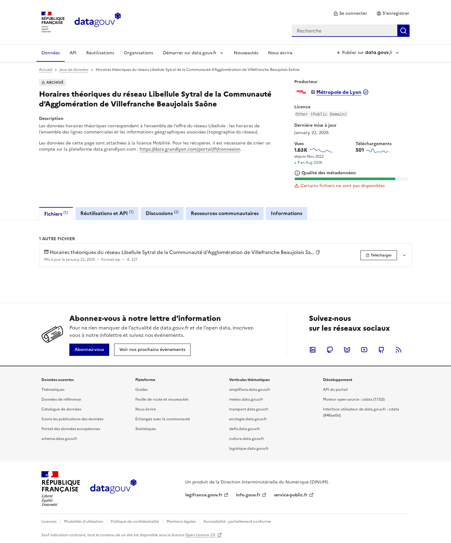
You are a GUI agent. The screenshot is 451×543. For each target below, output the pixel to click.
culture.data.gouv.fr (246, 438)
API (73, 53)
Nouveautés (246, 53)
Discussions (162, 213)
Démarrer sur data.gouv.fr (190, 53)
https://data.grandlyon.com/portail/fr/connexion (190, 149)
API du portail (335, 389)
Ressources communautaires (225, 213)
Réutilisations (100, 53)
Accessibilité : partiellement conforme (237, 521)
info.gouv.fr (248, 495)
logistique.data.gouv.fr (249, 448)
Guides (141, 389)
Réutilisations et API (106, 213)
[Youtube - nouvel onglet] (364, 350)
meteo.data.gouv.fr (246, 399)
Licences (48, 521)
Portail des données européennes (70, 429)
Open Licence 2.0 (200, 535)
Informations (286, 213)
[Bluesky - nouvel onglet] (347, 350)
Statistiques (145, 429)
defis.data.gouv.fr (244, 429)
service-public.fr (291, 495)
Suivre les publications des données (72, 419)
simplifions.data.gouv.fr (249, 389)
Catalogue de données (61, 409)
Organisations (138, 53)
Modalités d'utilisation (83, 521)
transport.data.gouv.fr (248, 409)
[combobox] (351, 31)
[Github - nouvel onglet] (381, 350)
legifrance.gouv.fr (203, 495)
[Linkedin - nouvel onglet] (312, 350)
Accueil (45, 69)
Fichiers (56, 214)
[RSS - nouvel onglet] (398, 350)
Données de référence (61, 399)
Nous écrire (280, 53)
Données (50, 53)
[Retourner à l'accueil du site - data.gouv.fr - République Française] (113, 488)
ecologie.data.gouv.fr (248, 419)
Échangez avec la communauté (162, 419)
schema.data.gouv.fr (59, 438)
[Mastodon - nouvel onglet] (330, 350)
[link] (350, 13)
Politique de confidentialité (135, 521)
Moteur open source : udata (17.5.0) (354, 399)
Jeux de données (74, 69)
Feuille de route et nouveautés (161, 399)
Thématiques (52, 389)
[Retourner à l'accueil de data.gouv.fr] (98, 21)
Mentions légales (181, 521)
